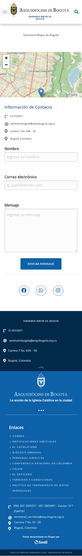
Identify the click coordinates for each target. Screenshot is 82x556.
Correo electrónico (21, 176)
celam (18, 468)
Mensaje (12, 205)
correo (19, 436)
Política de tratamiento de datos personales (41, 488)
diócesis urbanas (27, 452)
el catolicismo (25, 447)
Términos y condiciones (33, 479)
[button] (41, 92)
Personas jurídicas (28, 458)
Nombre (12, 148)
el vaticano (22, 474)
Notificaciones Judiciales (34, 441)
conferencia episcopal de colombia (42, 463)
